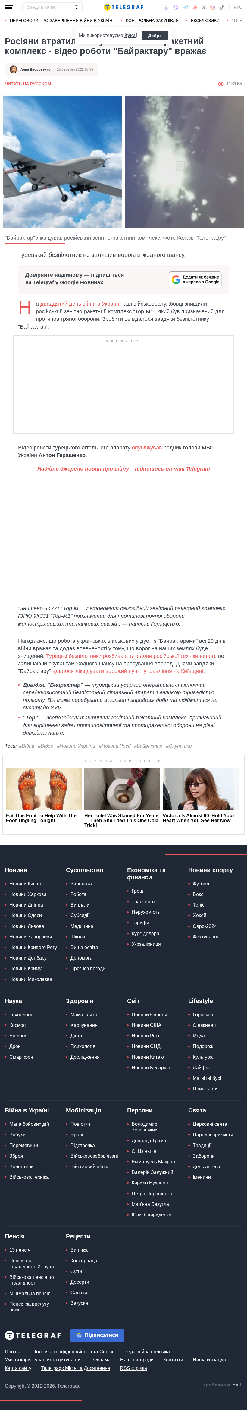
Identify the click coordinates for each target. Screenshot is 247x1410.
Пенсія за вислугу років (29, 1306)
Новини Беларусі (151, 1067)
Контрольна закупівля (152, 20)
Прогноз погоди (87, 968)
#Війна (26, 746)
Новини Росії (146, 1035)
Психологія (82, 1046)
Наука (13, 1001)
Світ (133, 1001)
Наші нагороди (137, 1359)
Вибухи (17, 1134)
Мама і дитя (83, 1014)
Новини (16, 870)
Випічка (79, 1250)
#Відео (45, 746)
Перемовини (23, 1145)
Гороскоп (203, 1014)
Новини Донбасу (28, 958)
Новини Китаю (148, 1057)
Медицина (81, 926)
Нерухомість (146, 912)
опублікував (147, 448)
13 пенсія (19, 1250)
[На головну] (123, 7)
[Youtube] (195, 7)
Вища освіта (84, 947)
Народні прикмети (213, 1134)
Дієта (76, 1035)
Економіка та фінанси (146, 874)
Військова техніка (29, 1177)
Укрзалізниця (146, 944)
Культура (203, 1057)
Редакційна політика (147, 1351)
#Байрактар (148, 746)
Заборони (204, 1156)
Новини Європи (149, 1014)
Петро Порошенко (152, 1193)
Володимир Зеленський (145, 1126)
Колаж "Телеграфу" (201, 238)
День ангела (206, 1166)
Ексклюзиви (205, 20)
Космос (17, 1025)
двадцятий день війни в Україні (79, 304)
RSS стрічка (133, 1368)
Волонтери (21, 1166)
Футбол (201, 883)
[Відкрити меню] (9, 7)
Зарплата (81, 883)
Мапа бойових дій (29, 1124)
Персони (139, 1110)
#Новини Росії (114, 746)
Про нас (14, 1351)
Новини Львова (26, 926)
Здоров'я (79, 1001)
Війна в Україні (27, 1110)
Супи (76, 1271)
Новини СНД (146, 1046)
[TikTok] (222, 7)
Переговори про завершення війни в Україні (62, 20)
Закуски (79, 1303)
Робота (78, 894)
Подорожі (203, 1046)
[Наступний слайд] (241, 21)
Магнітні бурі (207, 1078)
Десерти (79, 1282)
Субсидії (79, 915)
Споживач (204, 1025)
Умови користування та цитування (43, 1359)
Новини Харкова (28, 894)
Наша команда (209, 1359)
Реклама (101, 1359)
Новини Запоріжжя (30, 936)
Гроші (138, 891)
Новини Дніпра (26, 904)
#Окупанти (179, 746)
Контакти (173, 1359)
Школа (77, 936)
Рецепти (78, 1236)
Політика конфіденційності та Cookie (74, 1351)
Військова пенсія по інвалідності (31, 1280)
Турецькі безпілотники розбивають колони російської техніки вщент (130, 656)
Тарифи (140, 922)
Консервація (84, 1260)
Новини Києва (25, 883)
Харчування (84, 1025)
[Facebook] (166, 7)
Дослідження (85, 1057)
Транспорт (143, 901)
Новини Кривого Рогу (33, 947)
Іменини (202, 1177)
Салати (78, 1292)
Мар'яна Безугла (150, 1204)
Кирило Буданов (150, 1182)
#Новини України (76, 746)
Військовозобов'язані (94, 1156)
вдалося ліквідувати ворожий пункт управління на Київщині (127, 671)
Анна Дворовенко (35, 69)
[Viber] (175, 7)
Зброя (16, 1156)
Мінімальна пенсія (30, 1293)
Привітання (206, 1088)
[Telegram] (185, 7)
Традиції (202, 1145)
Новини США (146, 1025)
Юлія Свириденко (151, 1214)
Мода (199, 1035)
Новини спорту (210, 870)
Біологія (18, 1035)
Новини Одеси (25, 915)
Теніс (199, 904)
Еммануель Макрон (153, 1161)
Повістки (80, 1124)
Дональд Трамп (149, 1140)
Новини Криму (25, 968)
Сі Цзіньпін (144, 1151)
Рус (238, 7)
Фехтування (206, 936)
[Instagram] (212, 7)
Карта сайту (18, 1368)
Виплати (79, 904)
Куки (130, 35)
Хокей (199, 915)
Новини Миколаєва (30, 979)
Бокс (198, 894)
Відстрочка (82, 1145)
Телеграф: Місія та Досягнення (75, 1368)
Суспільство (84, 870)
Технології (20, 1014)
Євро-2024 (205, 926)
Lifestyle (200, 1001)
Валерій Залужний (152, 1172)
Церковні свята (210, 1124)
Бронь (77, 1134)
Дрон (15, 1046)
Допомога (81, 958)
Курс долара (145, 933)
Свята (197, 1110)
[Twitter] (204, 7)
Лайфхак (203, 1067)
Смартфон (21, 1057)
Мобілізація (83, 1110)
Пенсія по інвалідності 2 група (31, 1263)
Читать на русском (28, 83)
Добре (155, 35)
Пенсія (15, 1236)
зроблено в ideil (222, 1385)
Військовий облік (89, 1166)
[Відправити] (76, 7)
